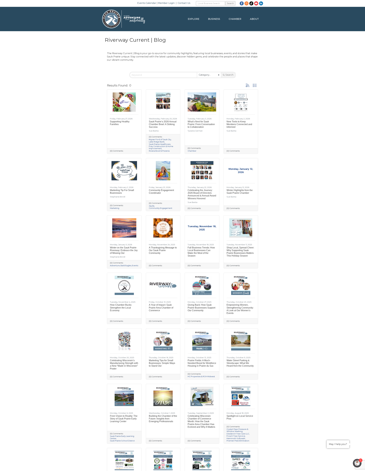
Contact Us (184, 3)
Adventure (115, 265)
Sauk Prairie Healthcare (160, 144)
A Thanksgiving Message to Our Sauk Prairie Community (163, 250)
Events (135, 265)
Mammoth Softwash (236, 438)
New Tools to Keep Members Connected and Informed (239, 124)
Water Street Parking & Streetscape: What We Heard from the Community (240, 363)
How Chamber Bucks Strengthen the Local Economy (120, 307)
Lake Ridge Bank (156, 142)
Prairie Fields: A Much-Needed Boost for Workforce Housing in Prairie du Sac (202, 363)
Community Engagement (160, 208)
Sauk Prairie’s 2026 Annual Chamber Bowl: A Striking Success (163, 124)
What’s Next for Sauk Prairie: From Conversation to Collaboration (201, 124)
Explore (193, 19)
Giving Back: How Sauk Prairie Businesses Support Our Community (201, 307)
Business (214, 19)
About (254, 19)
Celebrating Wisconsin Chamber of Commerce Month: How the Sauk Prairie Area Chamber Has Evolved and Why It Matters (201, 421)
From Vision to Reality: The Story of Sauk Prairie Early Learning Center (123, 419)
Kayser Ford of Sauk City (160, 139)
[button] (247, 85)
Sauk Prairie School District (122, 441)
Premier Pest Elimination (238, 441)
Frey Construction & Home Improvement (161, 147)
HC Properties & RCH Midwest (201, 376)
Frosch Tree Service (236, 436)
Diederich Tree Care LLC (238, 434)
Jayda (151, 206)
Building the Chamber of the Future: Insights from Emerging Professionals (163, 419)
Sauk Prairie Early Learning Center (122, 437)
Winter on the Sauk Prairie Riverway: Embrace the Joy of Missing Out (124, 250)
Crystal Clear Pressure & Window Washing (237, 430)
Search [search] (229, 74)
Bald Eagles (125, 265)
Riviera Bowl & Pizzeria (159, 151)
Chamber (235, 19)
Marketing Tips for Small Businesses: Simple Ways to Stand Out (162, 363)
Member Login (166, 3)
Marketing (114, 208)
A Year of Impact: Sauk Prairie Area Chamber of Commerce (161, 307)
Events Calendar (146, 3)
